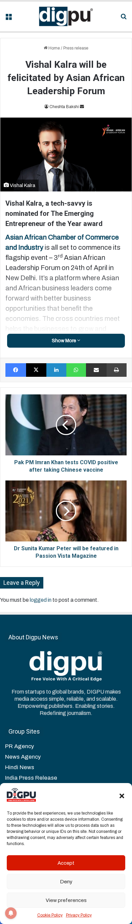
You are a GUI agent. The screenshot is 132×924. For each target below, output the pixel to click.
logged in (40, 600)
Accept (66, 863)
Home (53, 48)
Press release (75, 48)
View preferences (66, 900)
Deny (66, 881)
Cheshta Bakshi (64, 106)
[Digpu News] (66, 16)
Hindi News (19, 767)
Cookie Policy (50, 915)
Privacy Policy (79, 915)
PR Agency (19, 746)
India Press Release (31, 778)
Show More (64, 340)
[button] (121, 796)
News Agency (23, 757)
